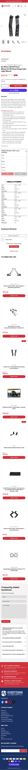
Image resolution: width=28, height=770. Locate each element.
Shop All (3, 730)
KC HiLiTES (14, 324)
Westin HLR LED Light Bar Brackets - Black (14, 447)
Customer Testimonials (7, 721)
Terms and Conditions (6, 719)
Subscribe (23, 750)
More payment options (14, 93)
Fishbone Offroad (14, 284)
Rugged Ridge (14, 567)
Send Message (6, 621)
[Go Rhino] (6, 51)
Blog (2, 737)
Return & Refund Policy (7, 715)
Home (2, 728)
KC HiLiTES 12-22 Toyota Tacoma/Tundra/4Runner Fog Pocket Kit (14, 327)
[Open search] (2, 239)
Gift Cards (3, 735)
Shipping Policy (5, 714)
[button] (18, 6)
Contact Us (4, 712)
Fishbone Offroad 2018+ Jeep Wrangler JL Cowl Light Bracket (14, 529)
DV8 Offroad (14, 405)
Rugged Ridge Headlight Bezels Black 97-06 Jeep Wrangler (14, 569)
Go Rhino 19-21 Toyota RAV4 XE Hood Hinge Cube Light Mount (14, 367)
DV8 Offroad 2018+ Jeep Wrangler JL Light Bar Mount (14, 408)
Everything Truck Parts (15, 768)
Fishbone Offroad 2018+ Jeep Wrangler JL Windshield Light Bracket (14, 286)
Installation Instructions (7, 110)
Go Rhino (14, 365)
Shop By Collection (6, 733)
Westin (14, 445)
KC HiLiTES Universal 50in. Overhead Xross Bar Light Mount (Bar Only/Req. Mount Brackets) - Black (14, 489)
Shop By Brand (5, 732)
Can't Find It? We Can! (6, 739)
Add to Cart (15, 295)
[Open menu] (25, 6)
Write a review (14, 246)
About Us (3, 710)
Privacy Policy (4, 717)
